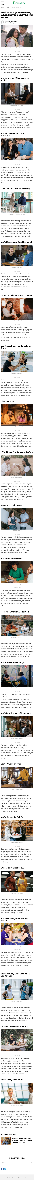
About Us (24, 1178)
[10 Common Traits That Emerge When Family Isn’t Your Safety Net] (6, 1141)
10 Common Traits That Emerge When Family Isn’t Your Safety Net (22, 1140)
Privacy (14, 1178)
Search (31, 1162)
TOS (19, 1178)
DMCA (8, 1178)
